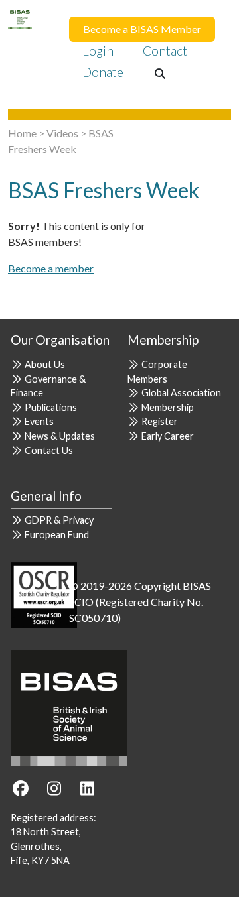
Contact (165, 50)
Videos (62, 133)
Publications (51, 407)
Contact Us (49, 450)
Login (98, 50)
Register (159, 421)
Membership (167, 407)
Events (39, 421)
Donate (102, 72)
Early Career (167, 436)
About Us (45, 364)
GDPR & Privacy (59, 520)
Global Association (181, 392)
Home (22, 133)
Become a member (51, 268)
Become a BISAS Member (142, 29)
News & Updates (60, 436)
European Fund (57, 534)
